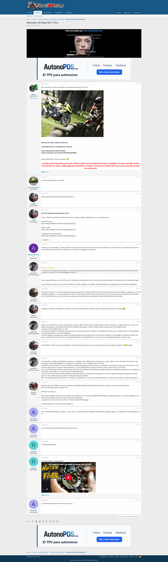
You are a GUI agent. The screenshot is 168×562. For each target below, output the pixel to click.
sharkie (33, 392)
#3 (139, 193)
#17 (139, 500)
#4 (139, 210)
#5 (139, 244)
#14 (139, 425)
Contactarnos (103, 557)
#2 (139, 177)
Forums (38, 13)
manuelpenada (33, 187)
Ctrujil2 (33, 299)
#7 (139, 289)
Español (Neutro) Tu (34, 557)
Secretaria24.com (93, 30)
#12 (139, 382)
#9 (139, 321)
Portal (136, 557)
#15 (139, 441)
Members (69, 13)
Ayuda (131, 557)
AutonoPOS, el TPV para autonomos (74, 57)
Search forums (38, 16)
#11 (139, 358)
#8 (139, 305)
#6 (139, 263)
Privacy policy (124, 557)
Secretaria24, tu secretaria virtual (94, 57)
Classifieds (58, 13)
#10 (139, 341)
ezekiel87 (33, 273)
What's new (47, 13)
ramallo (33, 452)
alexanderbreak (33, 256)
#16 (139, 458)
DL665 (33, 204)
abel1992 (33, 419)
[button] (52, 12)
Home (30, 13)
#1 (139, 84)
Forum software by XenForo (84, 560)
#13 (139, 408)
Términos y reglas (114, 557)
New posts (30, 16)
